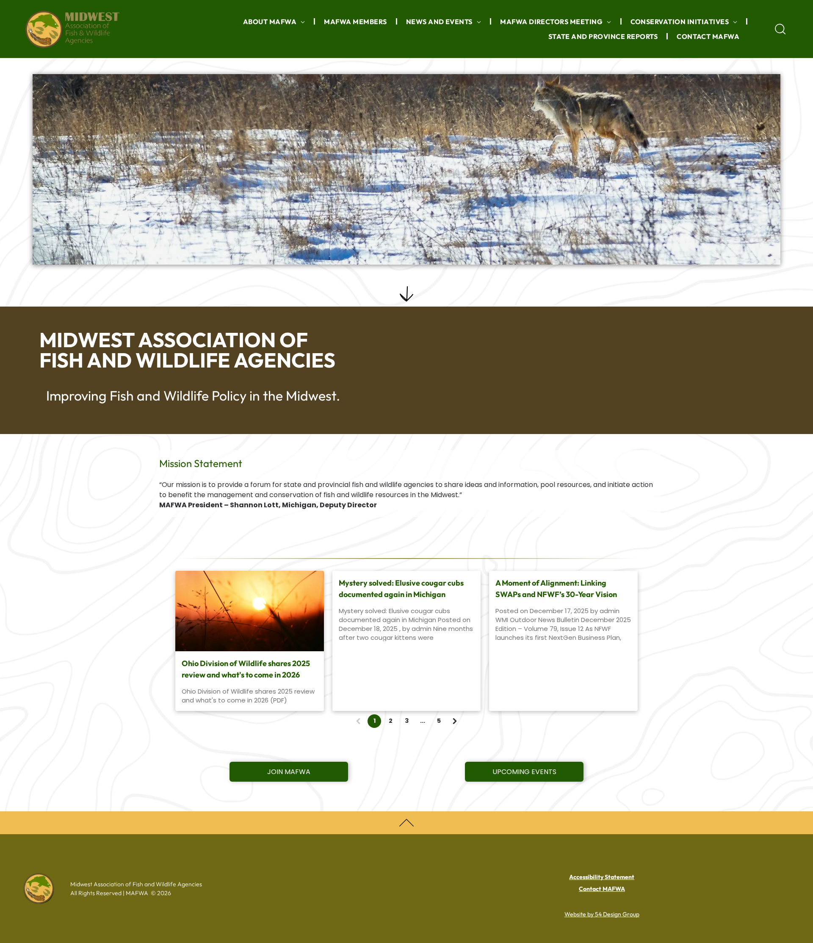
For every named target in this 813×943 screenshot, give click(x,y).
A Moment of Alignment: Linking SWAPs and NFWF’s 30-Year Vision (556, 588)
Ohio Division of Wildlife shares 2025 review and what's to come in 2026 (246, 669)
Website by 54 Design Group (601, 914)
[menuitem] (275, 21)
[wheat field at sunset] (249, 611)
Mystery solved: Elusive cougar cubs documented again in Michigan (401, 588)
